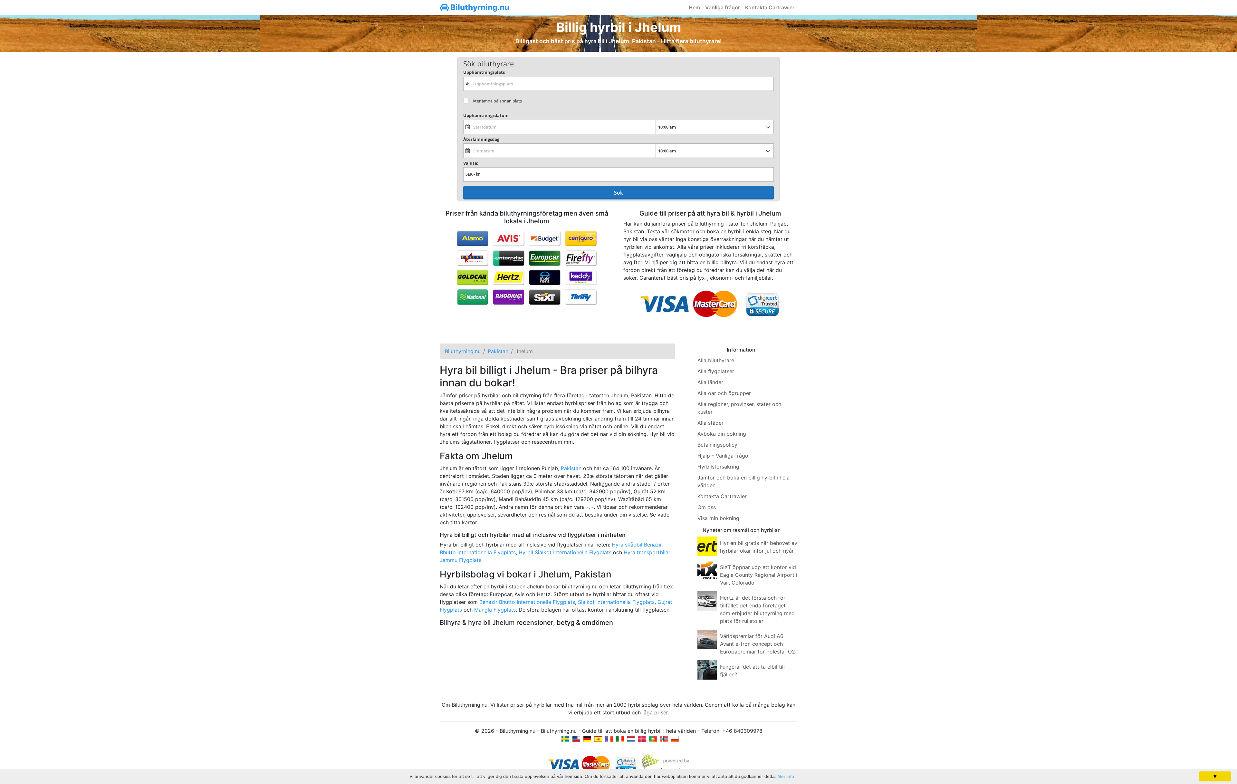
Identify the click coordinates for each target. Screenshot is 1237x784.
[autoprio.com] (576, 738)
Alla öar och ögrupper (724, 393)
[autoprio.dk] (642, 738)
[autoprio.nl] (631, 738)
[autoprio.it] (620, 738)
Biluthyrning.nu (479, 7)
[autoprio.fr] (609, 738)
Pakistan (571, 468)
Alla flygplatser (715, 371)
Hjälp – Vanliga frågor (723, 455)
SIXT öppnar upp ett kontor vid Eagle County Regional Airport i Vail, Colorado (758, 575)
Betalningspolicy (717, 444)
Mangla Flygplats (495, 609)
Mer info (785, 776)
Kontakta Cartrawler (769, 7)
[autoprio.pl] (675, 738)
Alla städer (710, 423)
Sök (618, 192)
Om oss (706, 507)
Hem (694, 7)
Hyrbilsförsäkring (718, 466)
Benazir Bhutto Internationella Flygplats (527, 602)
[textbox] (618, 84)
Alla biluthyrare (715, 360)
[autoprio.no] (664, 738)
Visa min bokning (718, 518)
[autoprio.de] (587, 738)
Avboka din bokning (721, 434)
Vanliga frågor (722, 7)
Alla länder (710, 382)
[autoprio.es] (598, 738)
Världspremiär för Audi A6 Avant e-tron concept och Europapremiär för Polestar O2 (757, 644)
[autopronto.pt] (653, 738)
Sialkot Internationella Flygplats (616, 602)
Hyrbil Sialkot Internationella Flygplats (565, 552)
